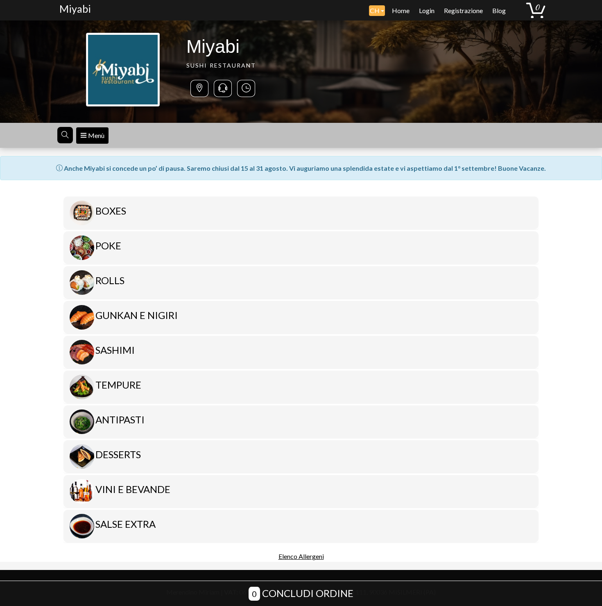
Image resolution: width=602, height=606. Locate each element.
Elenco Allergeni (301, 556)
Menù (95, 135)
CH (375, 10)
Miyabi (75, 8)
